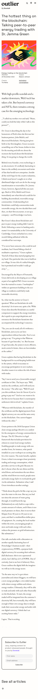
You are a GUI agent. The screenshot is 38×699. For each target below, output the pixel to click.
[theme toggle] (31, 3)
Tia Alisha (5, 82)
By (3, 8)
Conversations (23, 82)
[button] (10, 4)
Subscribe (19, 665)
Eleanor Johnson (24, 77)
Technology (22, 80)
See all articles (14, 681)
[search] (27, 3)
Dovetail (16, 650)
